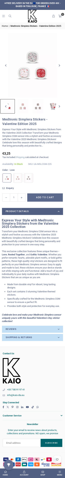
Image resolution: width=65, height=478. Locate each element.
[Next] (59, 65)
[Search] (10, 16)
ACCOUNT (24, 475)
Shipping (20, 157)
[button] (60, 16)
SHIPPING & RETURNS (19, 337)
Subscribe (51, 442)
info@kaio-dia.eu (15, 395)
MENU (59, 475)
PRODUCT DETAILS (17, 211)
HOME (5, 475)
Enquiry (10, 188)
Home (5, 26)
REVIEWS (11, 329)
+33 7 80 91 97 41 (16, 389)
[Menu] (3, 16)
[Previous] (6, 65)
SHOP (42, 475)
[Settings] (53, 16)
